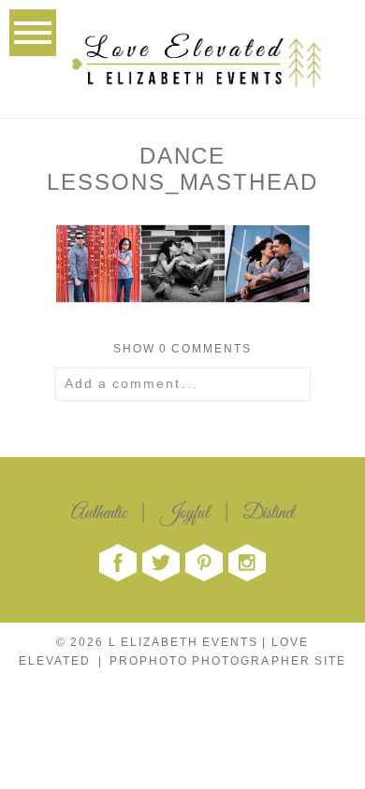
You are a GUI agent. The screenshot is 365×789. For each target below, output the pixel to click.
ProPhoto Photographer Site (228, 660)
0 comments (183, 348)
